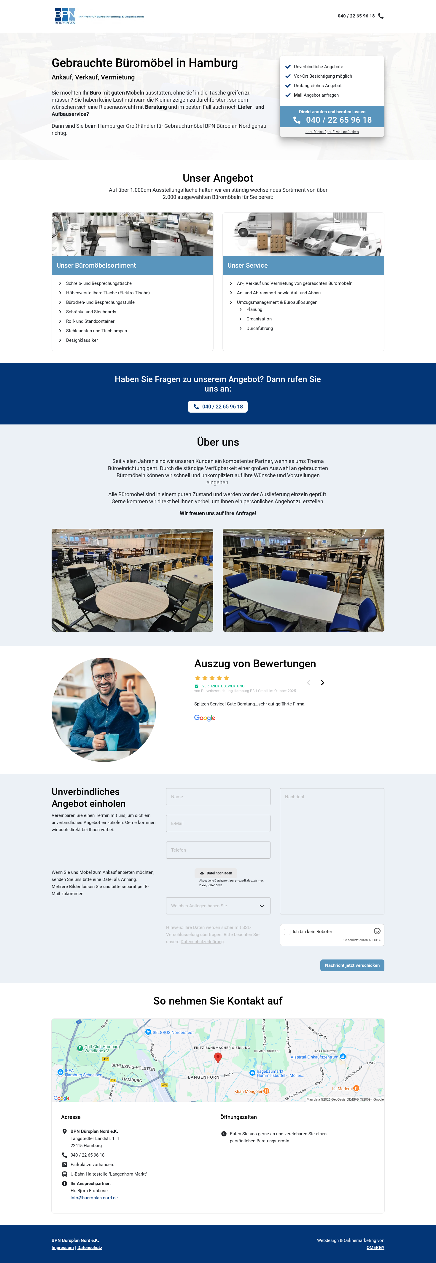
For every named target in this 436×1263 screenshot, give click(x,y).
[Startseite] (99, 16)
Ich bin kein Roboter (312, 931)
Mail (298, 95)
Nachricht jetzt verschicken (352, 965)
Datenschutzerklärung (202, 941)
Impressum (63, 1247)
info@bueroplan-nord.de (94, 1197)
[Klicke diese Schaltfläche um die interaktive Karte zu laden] (218, 1060)
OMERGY (375, 1247)
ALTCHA (375, 940)
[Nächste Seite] (323, 683)
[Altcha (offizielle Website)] (377, 932)
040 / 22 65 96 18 (356, 16)
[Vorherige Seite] (308, 683)
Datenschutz (89, 1247)
